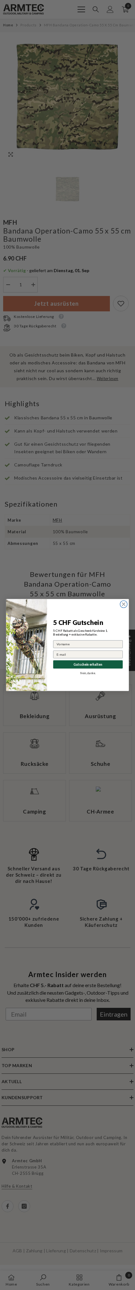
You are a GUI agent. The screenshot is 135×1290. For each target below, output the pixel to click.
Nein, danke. (88, 673)
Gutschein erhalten (87, 664)
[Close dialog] (123, 604)
